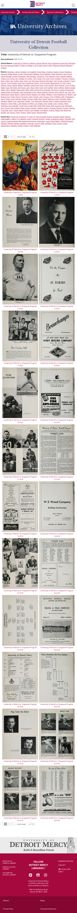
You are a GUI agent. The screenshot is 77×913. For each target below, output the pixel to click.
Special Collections (55, 12)
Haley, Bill (16, 88)
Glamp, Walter (17, 85)
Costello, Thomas (61, 79)
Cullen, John (18, 81)
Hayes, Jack (25, 88)
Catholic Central (35, 63)
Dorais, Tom (5, 83)
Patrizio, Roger (21, 99)
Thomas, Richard (55, 108)
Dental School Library (9, 868)
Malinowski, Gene (7, 94)
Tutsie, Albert (18, 110)
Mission (6, 900)
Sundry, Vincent (30, 108)
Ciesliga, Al (22, 79)
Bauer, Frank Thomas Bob (23, 74)
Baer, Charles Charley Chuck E (53, 72)
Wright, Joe (5, 113)
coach (29, 119)
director (42, 119)
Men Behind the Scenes (27, 121)
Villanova (56, 65)
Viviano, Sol (28, 110)
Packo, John (10, 99)
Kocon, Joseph (59, 90)
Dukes (48, 119)
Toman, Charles (69, 108)
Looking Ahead (12, 121)
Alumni (49, 117)
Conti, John (50, 79)
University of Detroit (20, 63)
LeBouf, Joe (62, 92)
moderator (41, 121)
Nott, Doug (15, 97)
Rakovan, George (41, 101)
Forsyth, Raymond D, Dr (53, 83)
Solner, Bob (49, 106)
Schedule (48, 123)
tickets (20, 126)
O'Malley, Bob (59, 97)
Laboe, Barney (42, 92)
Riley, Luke (17, 104)
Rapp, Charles (54, 101)
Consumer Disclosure (48, 909)
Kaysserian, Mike (23, 90)
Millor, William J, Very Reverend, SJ (54, 94)
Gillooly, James (6, 85)
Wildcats (37, 126)
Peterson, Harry (53, 99)
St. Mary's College (25, 65)
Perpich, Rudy (32, 99)
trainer (26, 126)
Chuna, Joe (14, 79)
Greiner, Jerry (64, 85)
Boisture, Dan (61, 74)
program (30, 123)
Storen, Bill (9, 108)
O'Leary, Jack (38, 97)
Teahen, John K (43, 108)
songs (65, 123)
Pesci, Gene (42, 99)
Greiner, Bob (53, 85)
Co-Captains (21, 119)
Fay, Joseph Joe (28, 83)
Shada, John (42, 104)
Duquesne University (60, 63)
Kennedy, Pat (48, 90)
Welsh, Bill (59, 110)
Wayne (62, 65)
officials (4, 123)
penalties (23, 123)
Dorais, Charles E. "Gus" (66, 81)
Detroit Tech (46, 63)
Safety (42, 900)
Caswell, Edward (66, 76)
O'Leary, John (48, 97)
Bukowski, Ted (23, 76)
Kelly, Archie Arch (36, 90)
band (62, 117)
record (37, 123)
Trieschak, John (7, 110)
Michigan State (12, 65)
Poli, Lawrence (18, 101)
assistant (56, 117)
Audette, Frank (35, 72)
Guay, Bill (9, 88)
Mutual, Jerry (6, 97)
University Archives (30, 12)
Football (68, 119)
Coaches (35, 119)
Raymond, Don (65, 101)
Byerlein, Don (54, 76)
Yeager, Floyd (26, 113)
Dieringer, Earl (51, 81)
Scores (59, 123)
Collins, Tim (31, 79)
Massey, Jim (36, 94)
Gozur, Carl (43, 85)
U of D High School (40, 65)
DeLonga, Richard (38, 81)
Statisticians (5, 126)
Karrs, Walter (11, 90)
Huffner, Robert (64, 88)
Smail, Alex (33, 106)
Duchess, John (16, 83)
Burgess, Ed (34, 76)
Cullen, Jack (9, 81)
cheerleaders (6, 119)
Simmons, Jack (6, 106)
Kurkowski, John (30, 92)
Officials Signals (13, 123)
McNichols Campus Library (9, 862)
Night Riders (55, 121)
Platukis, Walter (7, 101)
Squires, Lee (59, 106)
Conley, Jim (41, 79)
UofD (50, 65)
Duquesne (55, 119)
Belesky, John (38, 74)
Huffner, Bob (52, 88)
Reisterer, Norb (7, 104)
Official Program (67, 121)
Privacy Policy (8, 909)
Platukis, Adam (65, 99)
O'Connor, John (26, 97)
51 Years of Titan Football (36, 117)
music (48, 121)
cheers (13, 119)
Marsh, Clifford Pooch (23, 94)
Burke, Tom (44, 76)
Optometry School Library (9, 874)
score (54, 123)
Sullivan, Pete (19, 108)
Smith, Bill (41, 106)
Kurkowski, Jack (17, 92)
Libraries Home (8, 12)
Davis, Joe (27, 81)
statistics (14, 126)
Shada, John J (53, 104)
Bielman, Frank (50, 74)
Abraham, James (13, 72)
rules (42, 123)
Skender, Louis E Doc (20, 106)
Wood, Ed (67, 110)
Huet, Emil (43, 88)
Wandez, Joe (38, 110)
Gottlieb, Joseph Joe (31, 85)
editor (61, 119)
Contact (62, 865)
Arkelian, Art (25, 72)
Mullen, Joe (71, 94)
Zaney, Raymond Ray (39, 113)
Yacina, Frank (15, 113)
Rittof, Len (33, 104)
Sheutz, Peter (63, 104)
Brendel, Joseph (11, 76)
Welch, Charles (48, 110)
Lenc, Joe (71, 92)
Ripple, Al (25, 104)
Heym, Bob (34, 88)
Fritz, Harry (66, 83)
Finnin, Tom (38, 83)
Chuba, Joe (5, 79)
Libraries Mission (65, 861)
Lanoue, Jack (53, 92)
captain (67, 117)
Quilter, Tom (29, 101)
